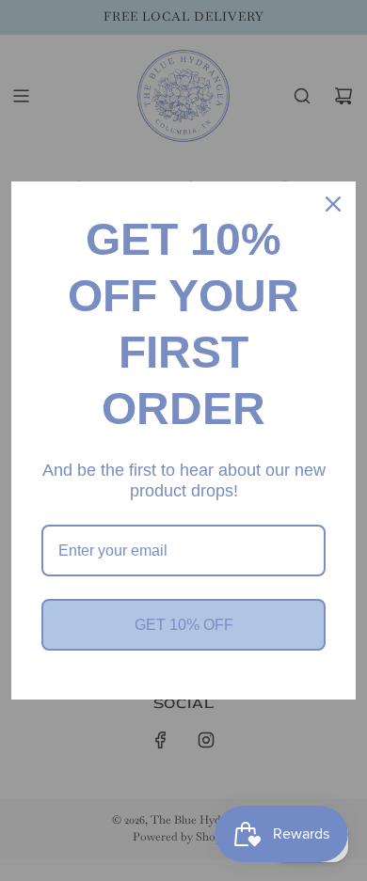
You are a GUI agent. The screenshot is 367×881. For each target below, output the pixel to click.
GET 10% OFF (184, 625)
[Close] (333, 204)
